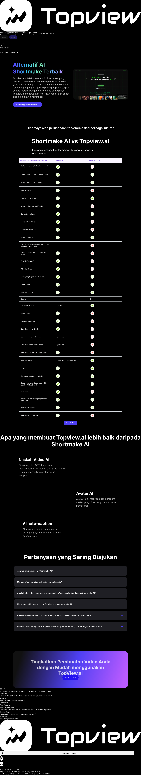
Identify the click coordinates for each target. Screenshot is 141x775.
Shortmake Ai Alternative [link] (9, 52)
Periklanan (3, 710)
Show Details (70, 423)
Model (35, 33)
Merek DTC (34, 710)
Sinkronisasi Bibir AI (45, 696)
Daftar (13, 37)
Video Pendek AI (19, 700)
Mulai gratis (69, 677)
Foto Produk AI (5, 705)
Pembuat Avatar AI (7, 696)
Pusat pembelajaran (22, 714)
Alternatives (4, 48)
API (47, 33)
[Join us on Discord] (70, 765)
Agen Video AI (5, 691)
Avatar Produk (19, 696)
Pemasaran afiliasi (14, 710)
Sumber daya (26, 33)
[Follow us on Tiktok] (70, 767)
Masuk (4, 37)
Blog (1, 714)
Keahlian (42, 33)
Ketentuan (15, 719)
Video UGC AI (37, 691)
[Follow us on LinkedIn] (70, 758)
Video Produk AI (26, 691)
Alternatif (32, 714)
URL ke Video (47, 691)
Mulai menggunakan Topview (26, 105)
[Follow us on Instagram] (70, 761)
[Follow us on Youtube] (70, 763)
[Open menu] (1, 40)
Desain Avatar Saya (31, 696)
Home (2, 43)
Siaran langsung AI (45, 710)
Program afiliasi (9, 714)
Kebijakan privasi (6, 719)
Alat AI (17, 33)
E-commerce (25, 710)
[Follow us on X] (70, 756)
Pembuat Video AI (6, 700)
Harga (52, 33)
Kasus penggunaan (7, 33)
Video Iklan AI (15, 691)
